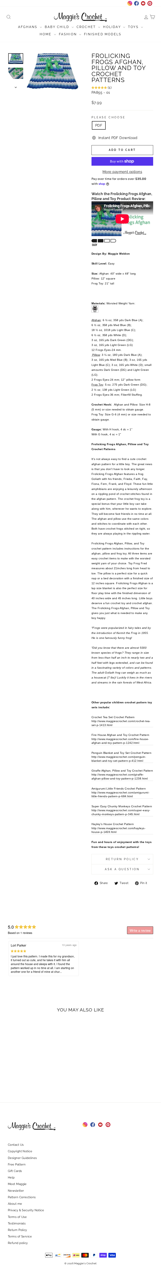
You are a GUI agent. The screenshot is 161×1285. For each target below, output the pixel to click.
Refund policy (18, 1243)
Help (11, 1177)
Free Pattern (17, 1164)
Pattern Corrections (22, 1197)
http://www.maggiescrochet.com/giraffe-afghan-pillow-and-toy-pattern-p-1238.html (119, 776)
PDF (98, 125)
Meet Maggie (17, 1184)
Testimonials (17, 1223)
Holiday (112, 27)
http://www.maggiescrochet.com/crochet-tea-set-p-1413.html (121, 723)
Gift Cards (15, 1171)
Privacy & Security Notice (26, 1210)
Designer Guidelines (22, 1158)
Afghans (28, 27)
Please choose (108, 117)
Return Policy (122, 859)
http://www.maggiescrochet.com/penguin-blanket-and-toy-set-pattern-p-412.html (118, 758)
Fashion (68, 34)
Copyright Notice (20, 1151)
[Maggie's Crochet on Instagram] (85, 1124)
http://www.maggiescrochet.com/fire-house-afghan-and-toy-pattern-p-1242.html (120, 741)
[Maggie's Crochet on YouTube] (100, 1124)
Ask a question (122, 869)
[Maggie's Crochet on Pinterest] (108, 1124)
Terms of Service (20, 1236)
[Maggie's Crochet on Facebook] (92, 1124)
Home (46, 34)
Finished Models (102, 34)
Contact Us (16, 1145)
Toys (134, 27)
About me (15, 1204)
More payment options (122, 172)
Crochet (87, 27)
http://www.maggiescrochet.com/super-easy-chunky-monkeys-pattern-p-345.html (120, 812)
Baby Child (58, 27)
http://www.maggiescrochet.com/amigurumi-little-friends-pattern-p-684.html (120, 794)
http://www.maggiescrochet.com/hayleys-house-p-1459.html (118, 830)
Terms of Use (17, 1217)
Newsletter (16, 1190)
